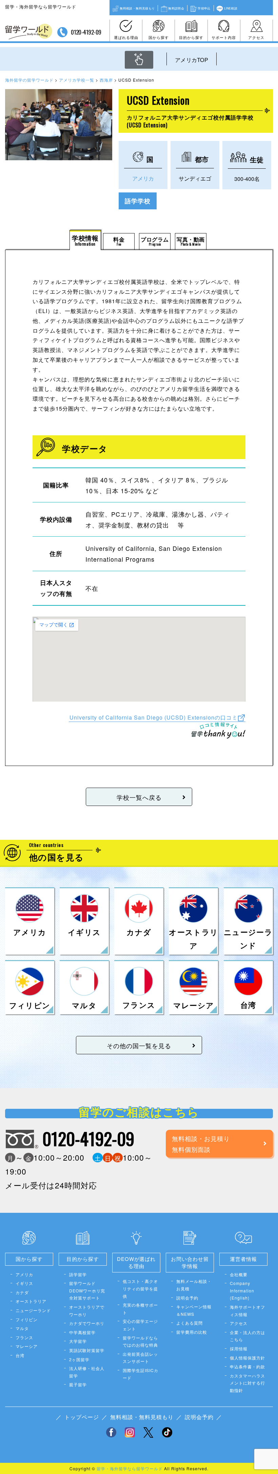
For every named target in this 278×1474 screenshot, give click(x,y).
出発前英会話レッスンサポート (140, 1357)
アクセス (256, 37)
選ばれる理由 (126, 37)
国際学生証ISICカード (140, 1373)
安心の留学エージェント (140, 1324)
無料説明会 (176, 8)
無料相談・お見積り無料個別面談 (201, 1144)
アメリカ (143, 178)
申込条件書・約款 (247, 1366)
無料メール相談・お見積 (194, 1284)
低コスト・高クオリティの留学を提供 (140, 1288)
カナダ (22, 1292)
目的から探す (191, 37)
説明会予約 (187, 1298)
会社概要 (238, 1274)
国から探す (158, 37)
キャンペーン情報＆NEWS (194, 1310)
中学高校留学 (82, 1332)
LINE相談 (230, 8)
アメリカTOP (191, 60)
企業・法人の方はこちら (247, 1336)
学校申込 (204, 8)
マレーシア (27, 1346)
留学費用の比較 (191, 1332)
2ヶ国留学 (79, 1359)
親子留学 (78, 1384)
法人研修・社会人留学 (86, 1371)
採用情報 (238, 1348)
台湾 (20, 1355)
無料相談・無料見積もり (137, 8)
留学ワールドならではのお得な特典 (140, 1341)
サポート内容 (224, 37)
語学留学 (78, 1274)
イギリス (24, 1283)
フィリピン (27, 1319)
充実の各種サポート (140, 1308)
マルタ (22, 1328)
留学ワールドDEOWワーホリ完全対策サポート (87, 1290)
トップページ (81, 1417)
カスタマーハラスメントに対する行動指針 (247, 1383)
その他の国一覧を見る (139, 1045)
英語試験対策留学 (86, 1350)
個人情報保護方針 (247, 1358)
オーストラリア (31, 1301)
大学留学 (78, 1341)
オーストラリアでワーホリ (86, 1310)
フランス (24, 1337)
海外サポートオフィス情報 (247, 1310)
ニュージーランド (33, 1310)
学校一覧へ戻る (139, 797)
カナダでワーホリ (86, 1323)
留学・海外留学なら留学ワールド (130, 1468)
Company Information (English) (242, 1290)
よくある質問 (189, 1323)
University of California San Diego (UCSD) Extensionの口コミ (154, 717)
